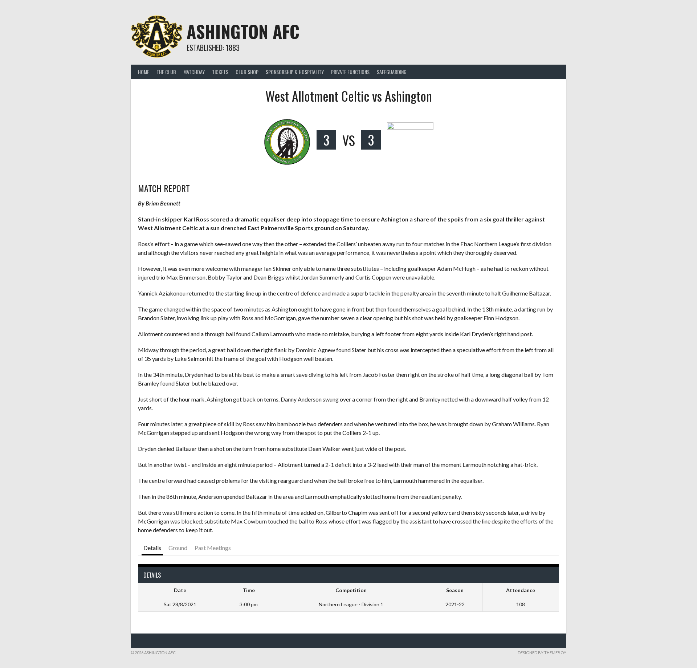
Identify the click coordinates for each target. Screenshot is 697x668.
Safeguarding (392, 72)
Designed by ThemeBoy (542, 652)
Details (152, 547)
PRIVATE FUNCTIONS (350, 72)
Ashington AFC (243, 31)
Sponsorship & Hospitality (295, 72)
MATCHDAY (194, 72)
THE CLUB (166, 72)
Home (143, 72)
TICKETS (220, 72)
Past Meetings (213, 547)
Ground (177, 547)
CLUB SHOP (247, 72)
